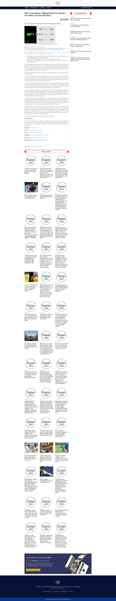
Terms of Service (47, 591)
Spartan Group (60, 49)
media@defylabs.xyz (42, 140)
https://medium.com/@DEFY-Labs (37, 137)
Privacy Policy (56, 591)
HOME (26, 7)
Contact (71, 591)
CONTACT (49, 7)
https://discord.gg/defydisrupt (36, 132)
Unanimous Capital (33, 53)
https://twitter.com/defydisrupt (36, 130)
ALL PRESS (42, 7)
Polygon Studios (51, 52)
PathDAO (40, 53)
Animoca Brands (47, 49)
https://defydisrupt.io (34, 127)
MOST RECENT (33, 7)
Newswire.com (41, 47)
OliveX (53, 49)
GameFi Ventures (61, 52)
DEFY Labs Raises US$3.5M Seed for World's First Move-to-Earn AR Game (48, 149)
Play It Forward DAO (48, 53)
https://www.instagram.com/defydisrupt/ (39, 135)
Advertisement (64, 591)
